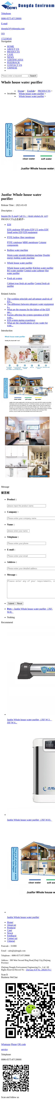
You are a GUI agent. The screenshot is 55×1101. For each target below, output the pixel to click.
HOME (10, 46)
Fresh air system (14, 278)
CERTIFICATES (15, 60)
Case (9, 930)
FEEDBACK (13, 62)
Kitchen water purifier (43, 268)
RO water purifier (15, 270)
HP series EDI (27, 229)
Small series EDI (15, 232)
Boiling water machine (17, 250)
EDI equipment (30, 232)
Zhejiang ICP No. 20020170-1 (38, 970)
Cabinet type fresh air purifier (20, 283)
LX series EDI (41, 229)
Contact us (12, 938)
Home (20, 91)
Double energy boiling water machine (28, 256)
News (9, 933)
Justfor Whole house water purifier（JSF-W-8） (29, 820)
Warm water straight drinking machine (24, 255)
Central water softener (34, 270)
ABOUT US (13, 49)
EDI (9, 224)
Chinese (11, 941)
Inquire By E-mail (9, 216)
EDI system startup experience (21, 320)
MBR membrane (30, 242)
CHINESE (12, 68)
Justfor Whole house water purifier (23, 917)
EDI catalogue (13, 229)
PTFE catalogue (14, 242)
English (30, 91)
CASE (10, 54)
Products (11, 927)
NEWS (10, 57)
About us (11, 925)
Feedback (11, 935)
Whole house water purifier (31, 93)
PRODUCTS (13, 51)
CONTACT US (14, 65)
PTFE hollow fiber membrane (21, 237)
